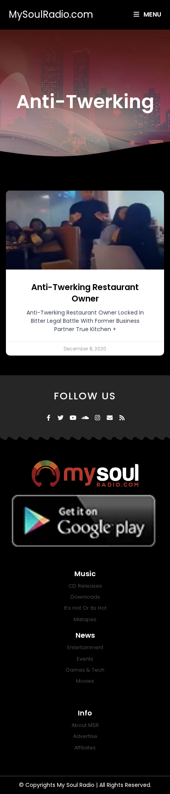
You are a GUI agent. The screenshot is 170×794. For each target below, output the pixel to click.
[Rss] (122, 418)
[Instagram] (97, 418)
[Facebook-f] (48, 418)
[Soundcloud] (85, 418)
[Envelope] (110, 418)
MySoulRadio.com (51, 14)
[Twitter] (61, 418)
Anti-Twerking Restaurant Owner (85, 292)
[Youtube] (73, 418)
